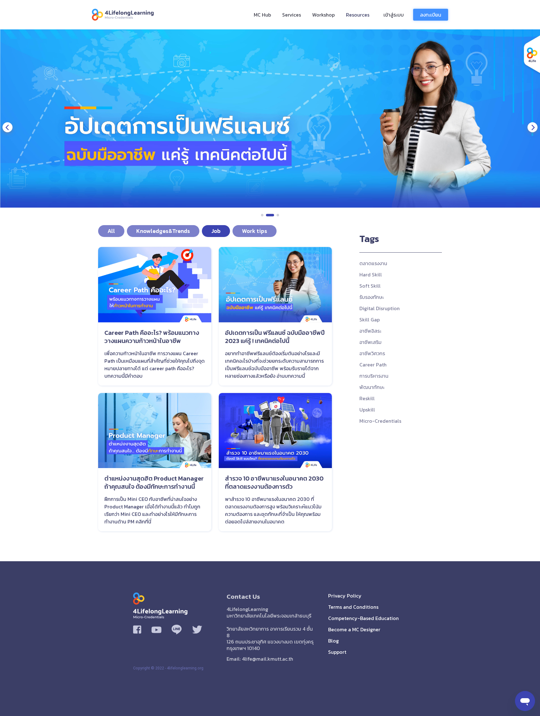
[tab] (111, 231)
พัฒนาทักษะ (371, 387)
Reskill (367, 398)
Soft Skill (370, 286)
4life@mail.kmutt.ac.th (267, 659)
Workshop (323, 15)
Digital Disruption (379, 308)
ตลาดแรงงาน (373, 263)
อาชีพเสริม (370, 342)
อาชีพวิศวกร (372, 353)
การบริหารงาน (373, 376)
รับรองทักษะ (371, 297)
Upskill (367, 409)
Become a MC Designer (354, 629)
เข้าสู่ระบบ (393, 14)
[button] (7, 127)
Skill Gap (369, 319)
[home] (126, 15)
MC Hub (262, 15)
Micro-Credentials (380, 421)
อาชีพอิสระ (370, 331)
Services (291, 15)
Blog (333, 641)
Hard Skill (370, 274)
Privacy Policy (345, 595)
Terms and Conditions (353, 607)
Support (337, 652)
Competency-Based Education (363, 618)
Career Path (373, 364)
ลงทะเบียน (430, 14)
